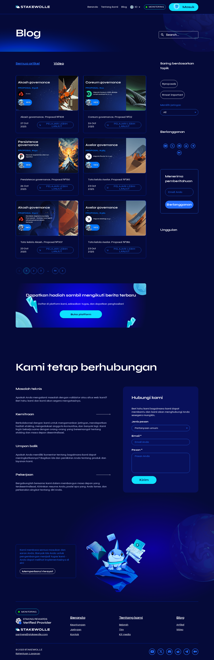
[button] (138, 7)
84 (55, 270)
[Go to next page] (62, 271)
